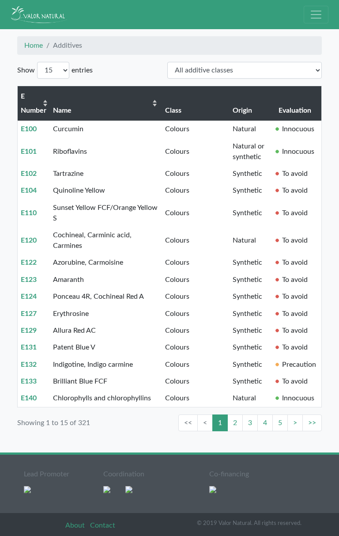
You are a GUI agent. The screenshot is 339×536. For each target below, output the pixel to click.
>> (312, 422)
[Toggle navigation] (316, 14)
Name (62, 110)
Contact (102, 525)
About (76, 525)
